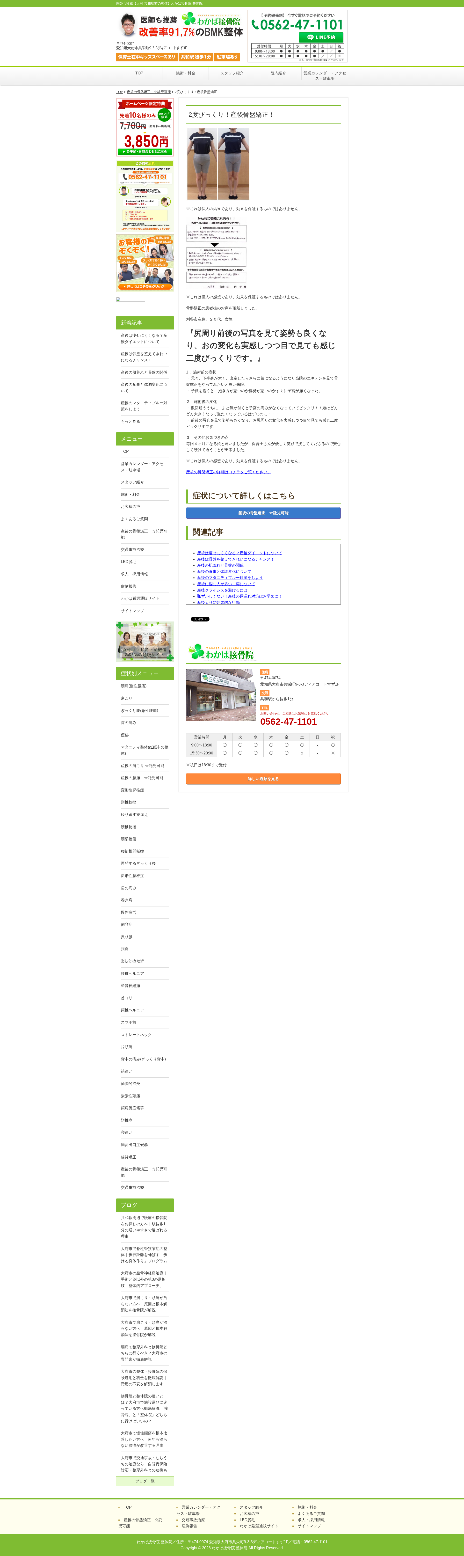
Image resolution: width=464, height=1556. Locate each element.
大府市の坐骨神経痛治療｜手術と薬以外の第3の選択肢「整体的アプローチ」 (144, 1279)
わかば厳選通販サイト (140, 598)
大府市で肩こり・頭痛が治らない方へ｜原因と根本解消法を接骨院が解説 (144, 1304)
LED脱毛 (128, 562)
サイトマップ (132, 611)
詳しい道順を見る (263, 779)
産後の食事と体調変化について (224, 572)
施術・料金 (185, 73)
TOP (139, 73)
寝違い (126, 1132)
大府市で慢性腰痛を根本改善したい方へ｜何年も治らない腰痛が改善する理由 (144, 1439)
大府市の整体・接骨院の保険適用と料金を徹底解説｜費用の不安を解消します (144, 1377)
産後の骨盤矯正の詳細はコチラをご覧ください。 (228, 472)
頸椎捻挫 (128, 802)
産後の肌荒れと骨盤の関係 (220, 565)
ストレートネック (136, 1035)
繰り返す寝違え (134, 814)
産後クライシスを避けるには (222, 590)
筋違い (126, 1071)
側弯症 (126, 924)
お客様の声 (130, 506)
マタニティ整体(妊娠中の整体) (144, 750)
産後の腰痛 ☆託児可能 (142, 778)
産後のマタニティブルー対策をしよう (230, 578)
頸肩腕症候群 (132, 1108)
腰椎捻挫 (128, 827)
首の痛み (128, 723)
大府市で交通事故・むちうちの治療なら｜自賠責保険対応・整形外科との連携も (144, 1464)
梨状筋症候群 (132, 961)
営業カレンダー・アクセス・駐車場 (325, 75)
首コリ (126, 998)
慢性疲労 (128, 912)
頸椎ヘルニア (132, 1010)
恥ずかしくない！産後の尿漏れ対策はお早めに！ (239, 596)
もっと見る (130, 421)
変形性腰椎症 (132, 876)
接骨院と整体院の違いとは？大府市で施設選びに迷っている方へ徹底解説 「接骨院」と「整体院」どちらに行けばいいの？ (144, 1408)
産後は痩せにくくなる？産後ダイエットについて (239, 553)
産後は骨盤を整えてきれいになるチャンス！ (236, 559)
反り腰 (126, 937)
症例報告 (128, 586)
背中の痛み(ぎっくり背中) (143, 1059)
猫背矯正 (128, 1157)
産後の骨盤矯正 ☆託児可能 (149, 92)
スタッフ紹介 (232, 73)
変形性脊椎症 (132, 790)
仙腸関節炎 (130, 1083)
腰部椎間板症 (132, 851)
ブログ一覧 (145, 1481)
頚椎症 (126, 1120)
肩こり (126, 698)
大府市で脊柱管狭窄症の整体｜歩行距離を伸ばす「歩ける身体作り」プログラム (144, 1255)
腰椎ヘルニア (132, 974)
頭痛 (125, 949)
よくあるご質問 (134, 519)
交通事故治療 (132, 550)
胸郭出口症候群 (134, 1145)
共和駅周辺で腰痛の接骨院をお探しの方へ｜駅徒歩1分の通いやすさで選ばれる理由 (144, 1227)
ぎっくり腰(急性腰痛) (139, 711)
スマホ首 (128, 1022)
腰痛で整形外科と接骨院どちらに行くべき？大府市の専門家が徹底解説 (144, 1353)
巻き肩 (126, 900)
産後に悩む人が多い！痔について (226, 584)
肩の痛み (128, 888)
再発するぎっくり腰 (138, 863)
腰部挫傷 (128, 839)
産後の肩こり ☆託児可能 (142, 766)
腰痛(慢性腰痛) (133, 686)
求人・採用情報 (134, 574)
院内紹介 (278, 73)
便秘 (125, 735)
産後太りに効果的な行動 (218, 602)
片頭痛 (126, 1047)
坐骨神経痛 (130, 986)
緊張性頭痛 (130, 1096)
